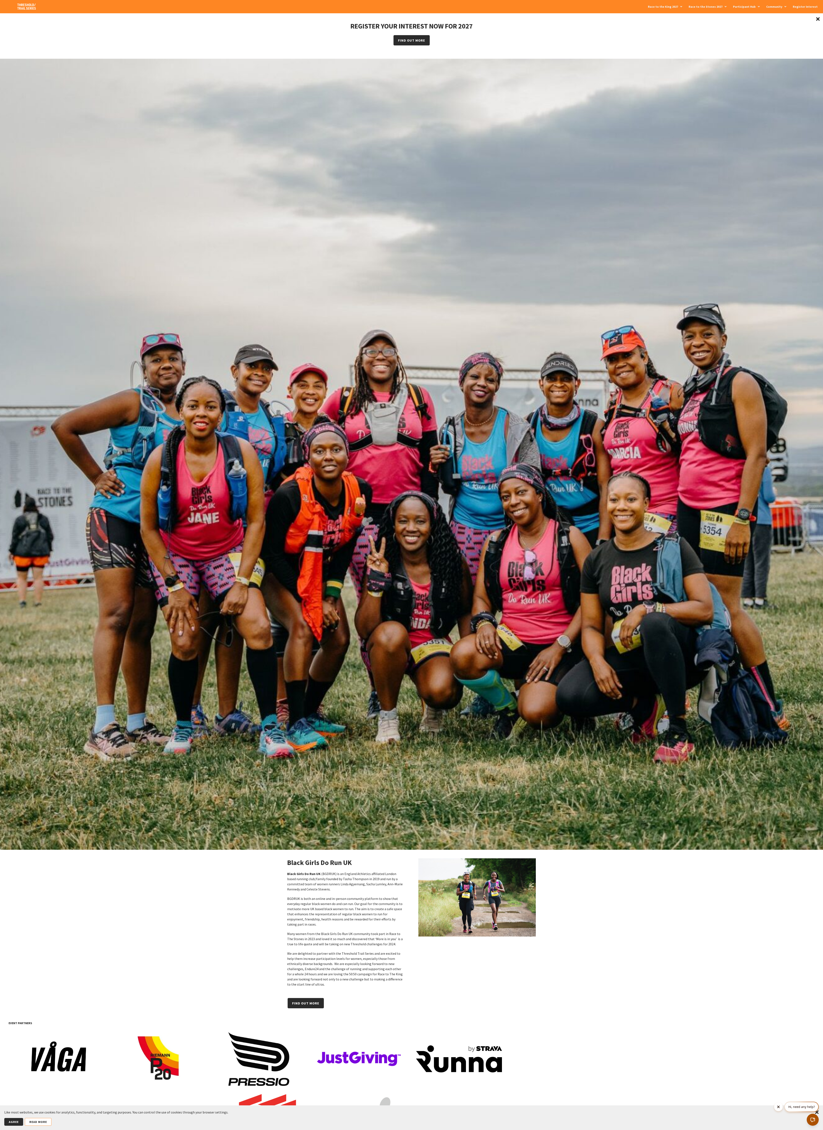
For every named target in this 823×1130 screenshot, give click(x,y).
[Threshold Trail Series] (26, 8)
